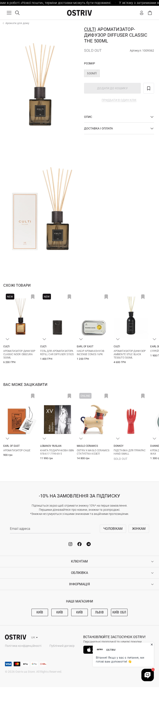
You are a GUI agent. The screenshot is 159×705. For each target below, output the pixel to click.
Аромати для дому (17, 23)
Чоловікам (113, 529)
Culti (90, 29)
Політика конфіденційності (23, 645)
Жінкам (139, 529)
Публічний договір (62, 645)
